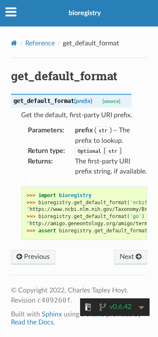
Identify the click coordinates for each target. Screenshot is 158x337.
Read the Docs (32, 322)
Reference (40, 43)
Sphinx (52, 314)
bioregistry (85, 13)
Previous (36, 256)
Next (128, 256)
